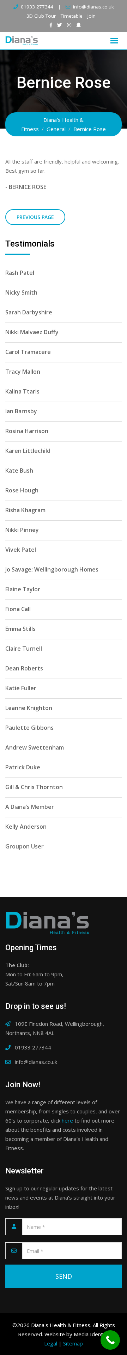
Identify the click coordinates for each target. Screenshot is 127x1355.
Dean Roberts (24, 668)
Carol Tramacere (28, 352)
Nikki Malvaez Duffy (32, 332)
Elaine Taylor (22, 589)
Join (91, 16)
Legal (50, 1343)
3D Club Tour (41, 16)
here (67, 1120)
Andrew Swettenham (34, 747)
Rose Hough (21, 490)
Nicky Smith (21, 292)
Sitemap (73, 1343)
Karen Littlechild (27, 451)
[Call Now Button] (110, 1340)
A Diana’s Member (29, 807)
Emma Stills (20, 629)
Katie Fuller (20, 688)
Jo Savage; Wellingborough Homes (51, 569)
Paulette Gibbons (29, 728)
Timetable (72, 16)
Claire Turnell (23, 648)
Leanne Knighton (28, 708)
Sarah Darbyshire (28, 312)
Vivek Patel (20, 550)
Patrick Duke (22, 767)
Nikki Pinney (22, 530)
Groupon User (24, 846)
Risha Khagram (25, 510)
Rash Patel (19, 273)
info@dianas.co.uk (93, 7)
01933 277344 (37, 7)
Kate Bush (19, 470)
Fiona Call (18, 609)
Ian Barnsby (21, 411)
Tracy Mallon (22, 371)
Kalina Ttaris (22, 391)
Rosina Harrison (26, 431)
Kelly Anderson (26, 826)
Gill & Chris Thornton (34, 787)
